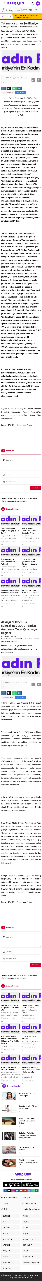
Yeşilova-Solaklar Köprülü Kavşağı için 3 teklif (10, 531)
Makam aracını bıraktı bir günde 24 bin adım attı (10, 1007)
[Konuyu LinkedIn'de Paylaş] (19, 88)
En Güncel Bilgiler (34, 1275)
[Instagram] (13, 1190)
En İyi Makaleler (6, 1275)
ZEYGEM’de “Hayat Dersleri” (29, 1037)
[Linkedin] (17, 1190)
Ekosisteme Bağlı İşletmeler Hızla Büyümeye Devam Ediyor (29, 562)
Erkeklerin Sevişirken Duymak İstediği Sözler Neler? (28, 1162)
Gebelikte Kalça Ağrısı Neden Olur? (28, 1107)
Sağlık (24, 1275)
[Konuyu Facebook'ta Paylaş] (3, 88)
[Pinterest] (25, 1190)
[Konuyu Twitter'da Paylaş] (9, 88)
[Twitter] (9, 1190)
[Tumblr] (36, 1190)
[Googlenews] (29, 1190)
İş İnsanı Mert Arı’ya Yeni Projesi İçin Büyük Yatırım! (10, 561)
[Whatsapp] (33, 1190)
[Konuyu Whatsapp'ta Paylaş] (14, 88)
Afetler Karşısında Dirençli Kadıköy (8, 1068)
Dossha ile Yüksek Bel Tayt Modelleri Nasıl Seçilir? (27, 16)
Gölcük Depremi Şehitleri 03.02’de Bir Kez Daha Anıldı (30, 531)
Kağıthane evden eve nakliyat (20, 1277)
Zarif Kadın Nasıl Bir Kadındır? (27, 1148)
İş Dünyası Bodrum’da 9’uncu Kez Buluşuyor (31, 591)
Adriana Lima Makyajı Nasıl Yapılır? (27, 1094)
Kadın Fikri (17, 1275)
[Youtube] (21, 1190)
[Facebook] (5, 1190)
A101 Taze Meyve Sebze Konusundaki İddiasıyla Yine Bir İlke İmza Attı (10, 1039)
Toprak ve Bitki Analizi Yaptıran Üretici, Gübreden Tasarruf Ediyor (31, 1008)
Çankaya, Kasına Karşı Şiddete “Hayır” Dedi (10, 591)
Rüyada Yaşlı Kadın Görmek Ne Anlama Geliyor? (27, 1120)
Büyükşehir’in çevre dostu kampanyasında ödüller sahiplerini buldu (31, 1070)
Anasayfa (6, 26)
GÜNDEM (14, 26)
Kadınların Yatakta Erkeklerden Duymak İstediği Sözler (27, 1135)
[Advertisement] (21, 436)
